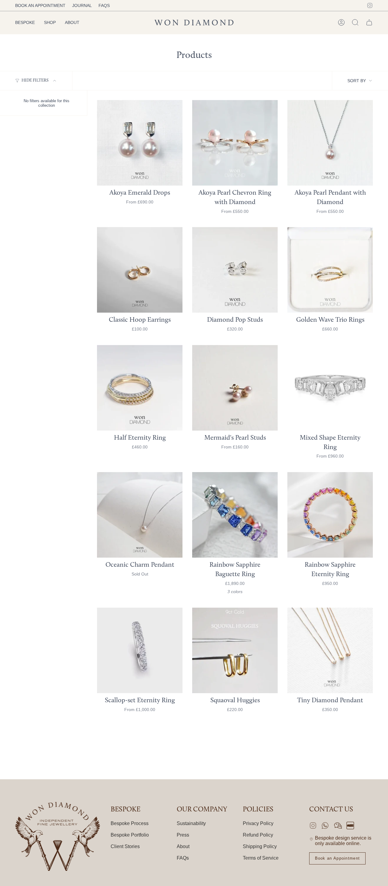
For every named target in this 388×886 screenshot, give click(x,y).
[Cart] (369, 22)
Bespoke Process (130, 823)
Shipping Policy (260, 846)
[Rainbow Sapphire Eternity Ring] (330, 515)
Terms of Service (261, 858)
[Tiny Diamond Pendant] (330, 650)
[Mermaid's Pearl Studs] (235, 388)
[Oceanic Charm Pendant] (139, 515)
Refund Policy (258, 834)
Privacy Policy (258, 823)
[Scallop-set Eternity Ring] (139, 650)
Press (183, 834)
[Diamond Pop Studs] (235, 270)
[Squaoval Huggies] (235, 650)
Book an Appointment (40, 5)
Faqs (104, 5)
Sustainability (191, 823)
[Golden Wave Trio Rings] (330, 270)
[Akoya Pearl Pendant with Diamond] (330, 143)
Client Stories (125, 846)
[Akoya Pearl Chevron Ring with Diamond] (235, 143)
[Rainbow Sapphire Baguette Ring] (235, 515)
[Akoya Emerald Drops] (139, 143)
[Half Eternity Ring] (139, 388)
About (183, 846)
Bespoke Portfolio (130, 834)
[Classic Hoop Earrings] (139, 270)
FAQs (183, 858)
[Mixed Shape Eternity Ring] (330, 388)
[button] (25, 22)
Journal (82, 5)
